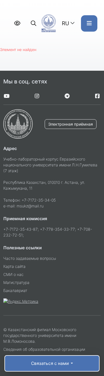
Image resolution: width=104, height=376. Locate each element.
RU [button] (65, 23)
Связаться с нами (50, 363)
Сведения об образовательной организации (44, 349)
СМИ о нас (13, 274)
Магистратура (16, 282)
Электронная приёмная (70, 124)
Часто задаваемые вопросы (29, 258)
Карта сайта (14, 266)
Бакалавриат (15, 290)
